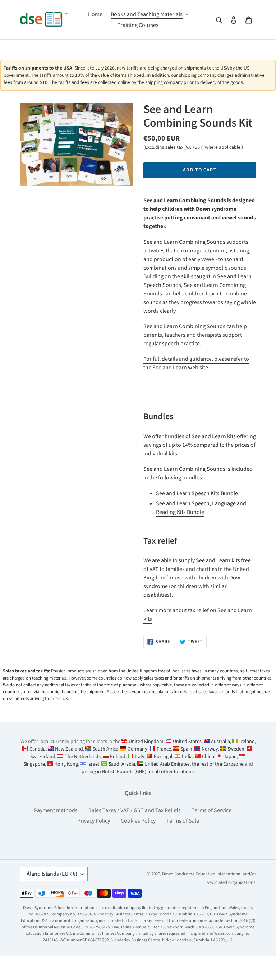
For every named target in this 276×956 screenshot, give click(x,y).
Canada (37, 749)
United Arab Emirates (167, 764)
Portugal (163, 756)
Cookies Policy (138, 821)
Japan (230, 756)
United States (187, 741)
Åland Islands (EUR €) (52, 874)
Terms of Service (211, 810)
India (187, 756)
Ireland (247, 741)
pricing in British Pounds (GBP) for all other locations (138, 771)
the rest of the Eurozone (218, 764)
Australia (220, 741)
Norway (210, 749)
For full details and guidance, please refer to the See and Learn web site (196, 363)
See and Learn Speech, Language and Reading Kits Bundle (201, 508)
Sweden (235, 749)
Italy (139, 756)
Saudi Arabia (122, 764)
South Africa (105, 749)
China (208, 756)
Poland (117, 756)
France (164, 749)
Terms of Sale (182, 821)
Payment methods (56, 810)
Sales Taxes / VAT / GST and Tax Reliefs (134, 810)
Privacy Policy (93, 821)
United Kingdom (146, 741)
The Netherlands (83, 756)
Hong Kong (66, 764)
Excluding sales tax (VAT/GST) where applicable (192, 147)
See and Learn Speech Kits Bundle (197, 493)
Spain (186, 749)
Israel (93, 764)
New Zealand (69, 749)
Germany (137, 749)
